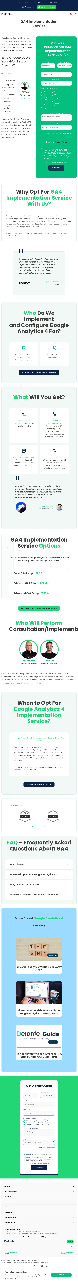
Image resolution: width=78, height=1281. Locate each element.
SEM (55, 3)
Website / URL (56, 79)
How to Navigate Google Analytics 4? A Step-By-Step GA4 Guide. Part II (39, 1055)
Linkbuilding (46, 98)
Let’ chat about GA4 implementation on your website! (39, 372)
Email (56, 71)
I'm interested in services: (30, 1118)
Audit (56, 98)
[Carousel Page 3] (36, 826)
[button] (27, 1279)
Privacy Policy (61, 142)
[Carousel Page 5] (39, 826)
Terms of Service (40, 1262)
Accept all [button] (61, 1275)
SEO (51, 3)
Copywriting (46, 103)
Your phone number (64, 62)
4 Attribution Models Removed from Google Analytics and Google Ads (39, 1012)
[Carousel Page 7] (43, 826)
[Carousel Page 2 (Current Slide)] (34, 826)
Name (48, 62)
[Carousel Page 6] (41, 826)
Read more (43, 1277)
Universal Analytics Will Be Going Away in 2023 (39, 969)
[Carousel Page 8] (45, 826)
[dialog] (39, 1275)
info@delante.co (29, 7)
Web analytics (56, 103)
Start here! (56, 168)
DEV (45, 108)
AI (58, 3)
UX (55, 95)
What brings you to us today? (56, 113)
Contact (70, 1242)
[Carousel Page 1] (32, 826)
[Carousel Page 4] (38, 826)
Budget (56, 123)
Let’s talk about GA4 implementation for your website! (39, 608)
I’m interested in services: (50, 88)
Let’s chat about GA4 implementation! (39, 784)
